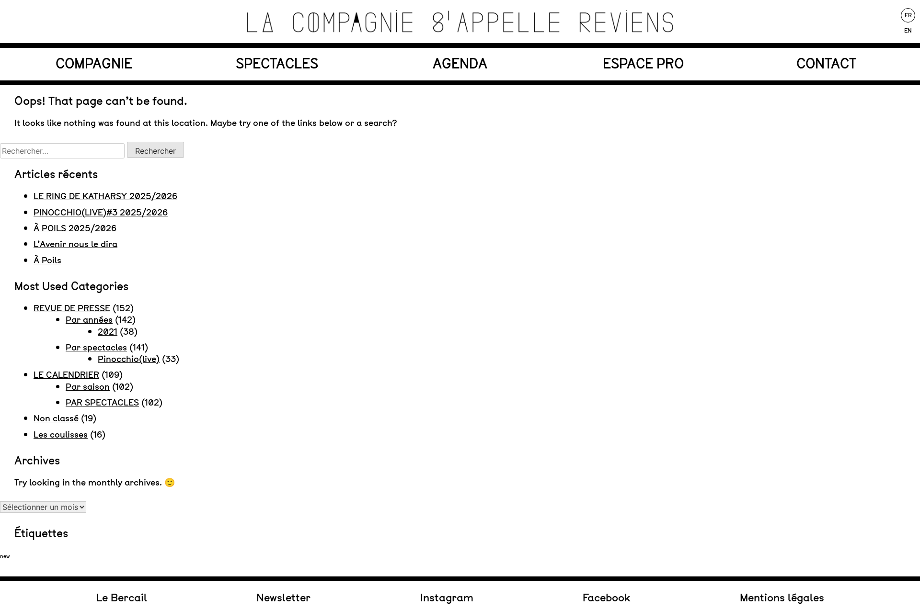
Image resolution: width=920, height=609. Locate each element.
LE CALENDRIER (66, 374)
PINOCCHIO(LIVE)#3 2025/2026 (101, 212)
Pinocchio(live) (129, 358)
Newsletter (283, 597)
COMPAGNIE (94, 64)
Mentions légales (782, 597)
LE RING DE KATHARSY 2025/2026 (105, 196)
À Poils (47, 260)
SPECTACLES (277, 64)
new (5, 556)
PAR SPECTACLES (102, 402)
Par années (89, 319)
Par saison (88, 386)
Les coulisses (61, 434)
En (908, 30)
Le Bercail (121, 597)
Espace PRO (643, 64)
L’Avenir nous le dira (75, 243)
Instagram (446, 597)
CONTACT (826, 64)
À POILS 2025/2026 (75, 228)
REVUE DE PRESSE (72, 308)
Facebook (606, 597)
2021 (107, 331)
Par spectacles (96, 347)
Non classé (56, 418)
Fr (908, 15)
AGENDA (460, 64)
